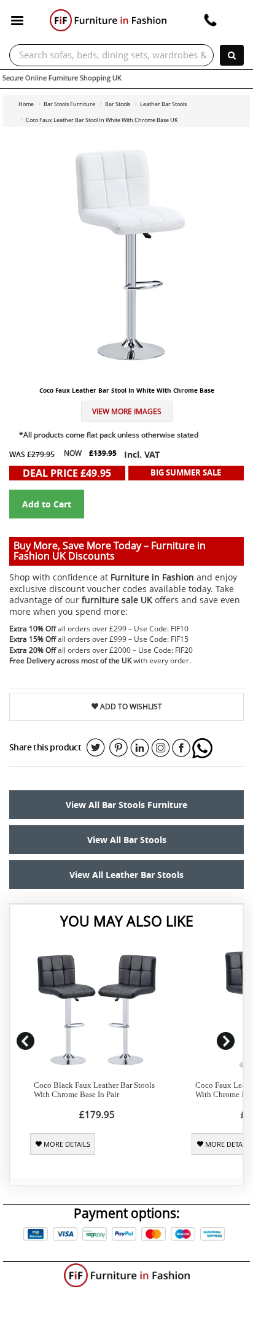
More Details (66, 1144)
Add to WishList (130, 706)
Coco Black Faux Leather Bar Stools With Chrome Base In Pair (94, 1089)
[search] (232, 55)
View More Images (127, 411)
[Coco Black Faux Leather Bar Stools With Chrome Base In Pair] (97, 1010)
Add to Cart (46, 504)
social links (96, 748)
